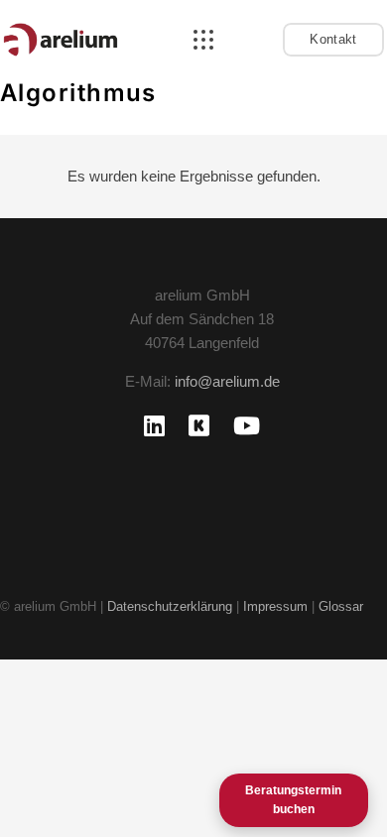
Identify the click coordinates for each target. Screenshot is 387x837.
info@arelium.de (227, 381)
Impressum (277, 606)
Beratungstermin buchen (293, 799)
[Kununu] (199, 425)
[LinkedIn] (154, 425)
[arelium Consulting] (60, 40)
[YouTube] (246, 425)
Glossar (341, 606)
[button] (203, 40)
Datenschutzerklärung (169, 606)
